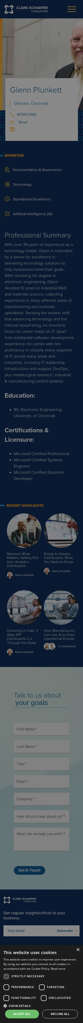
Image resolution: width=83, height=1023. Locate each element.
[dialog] (41, 984)
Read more (58, 969)
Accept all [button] (22, 1014)
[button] (41, 1005)
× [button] (78, 950)
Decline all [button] (60, 1014)
